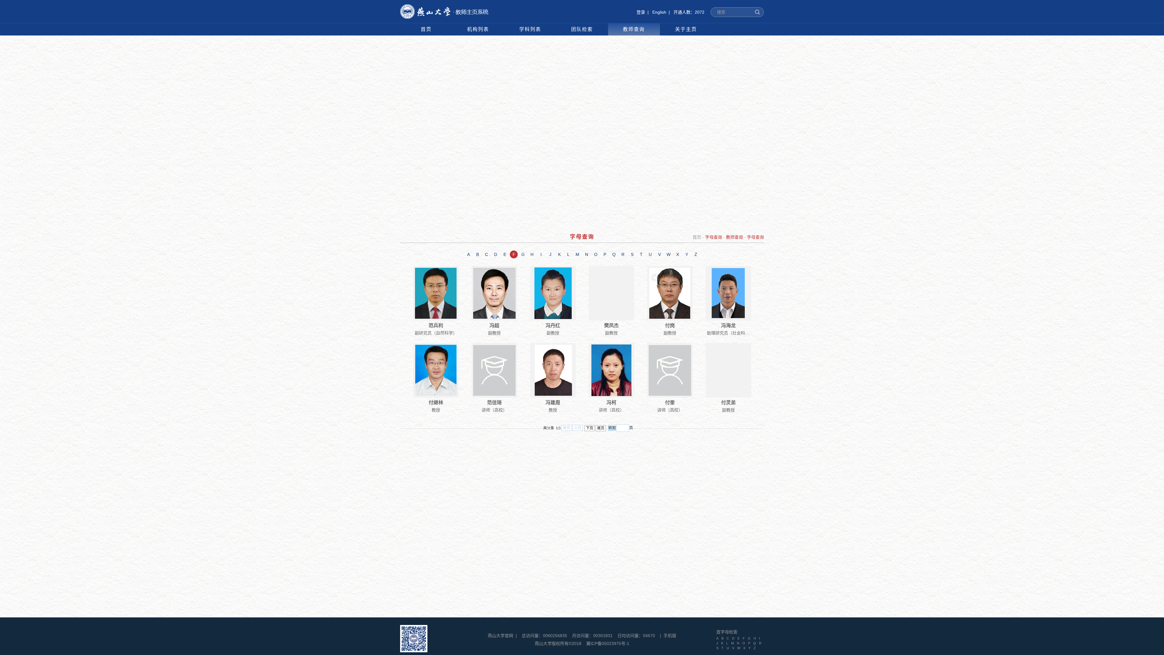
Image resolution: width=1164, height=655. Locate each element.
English (659, 12)
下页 (589, 428)
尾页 (600, 428)
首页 (697, 237)
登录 (641, 12)
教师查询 (734, 237)
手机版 (670, 635)
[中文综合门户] (444, 7)
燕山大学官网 (500, 635)
